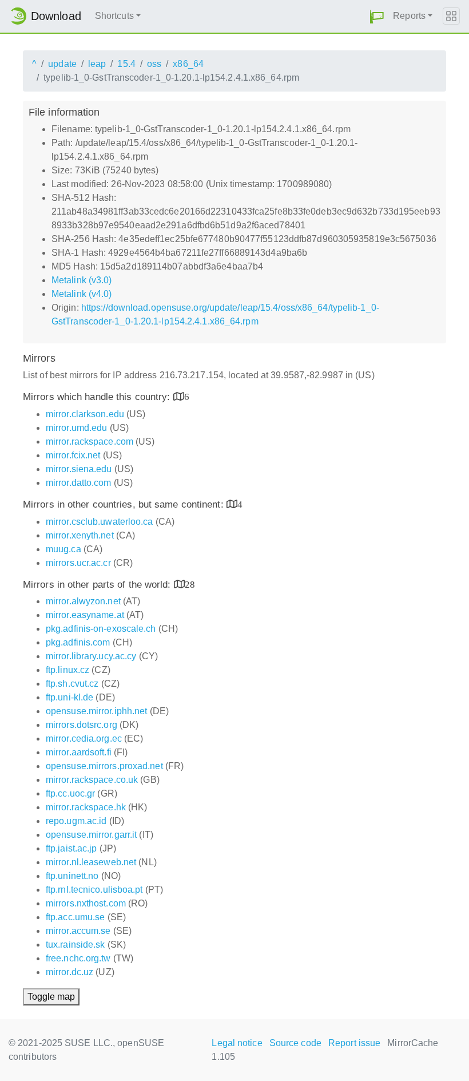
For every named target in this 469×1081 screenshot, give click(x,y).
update (62, 64)
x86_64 (188, 64)
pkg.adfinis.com (78, 642)
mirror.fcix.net (73, 455)
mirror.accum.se (78, 931)
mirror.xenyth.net (80, 535)
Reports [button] (409, 16)
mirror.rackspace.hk (86, 807)
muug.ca (63, 549)
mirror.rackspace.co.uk (92, 780)
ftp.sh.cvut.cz (72, 683)
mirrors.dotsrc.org (81, 725)
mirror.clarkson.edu (85, 414)
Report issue (354, 1043)
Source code (295, 1043)
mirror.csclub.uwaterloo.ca (99, 521)
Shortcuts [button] (114, 16)
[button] (376, 16)
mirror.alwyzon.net (83, 601)
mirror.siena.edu (79, 469)
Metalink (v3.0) (81, 280)
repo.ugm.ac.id (76, 821)
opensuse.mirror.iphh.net (96, 711)
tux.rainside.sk (75, 944)
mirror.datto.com (79, 483)
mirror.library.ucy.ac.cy (91, 656)
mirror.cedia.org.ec (84, 738)
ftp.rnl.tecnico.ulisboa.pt (94, 889)
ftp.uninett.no (72, 876)
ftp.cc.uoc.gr (70, 793)
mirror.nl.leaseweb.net (91, 862)
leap (97, 64)
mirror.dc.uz (69, 972)
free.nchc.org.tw (78, 958)
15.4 (126, 64)
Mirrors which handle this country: (98, 396)
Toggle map (51, 996)
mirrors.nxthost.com (86, 903)
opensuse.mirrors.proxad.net (104, 766)
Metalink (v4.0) (81, 294)
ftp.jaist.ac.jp (71, 848)
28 (190, 584)
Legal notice (237, 1043)
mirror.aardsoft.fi (79, 752)
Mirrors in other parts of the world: (98, 584)
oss (154, 64)
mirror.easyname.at (85, 615)
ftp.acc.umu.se (75, 917)
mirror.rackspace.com (89, 441)
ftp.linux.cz (67, 670)
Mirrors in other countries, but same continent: (124, 504)
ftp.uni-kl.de (69, 697)
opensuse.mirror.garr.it (91, 835)
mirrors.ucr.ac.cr (78, 563)
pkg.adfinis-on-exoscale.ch (101, 628)
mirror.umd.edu (76, 428)
